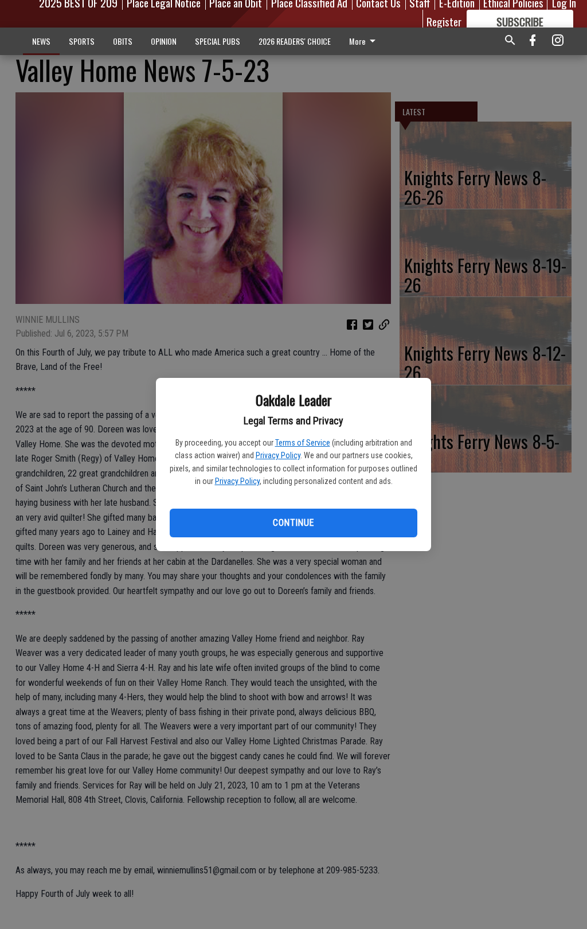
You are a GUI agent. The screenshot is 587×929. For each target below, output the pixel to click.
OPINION (164, 41)
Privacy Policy (278, 455)
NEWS (41, 41)
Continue (293, 522)
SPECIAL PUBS (217, 41)
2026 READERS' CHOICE (295, 41)
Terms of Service (302, 442)
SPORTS (82, 41)
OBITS (122, 41)
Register (443, 21)
